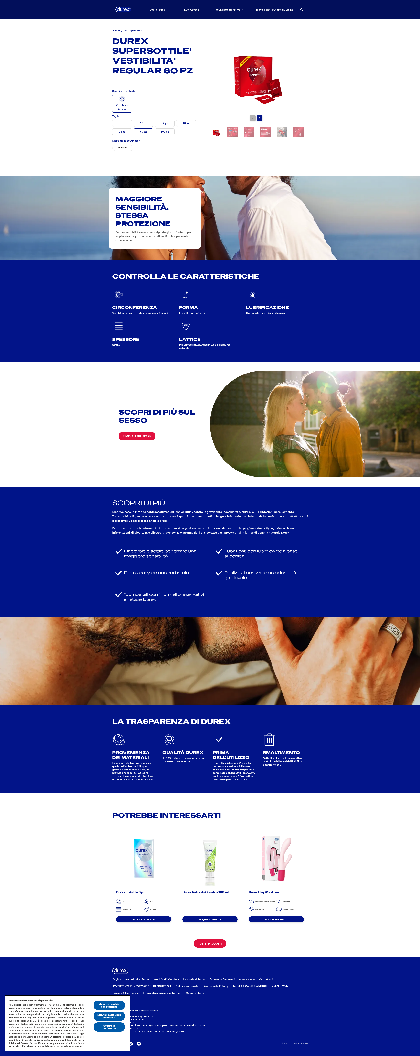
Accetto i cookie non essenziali (109, 1005)
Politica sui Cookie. (18, 1043)
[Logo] (123, 9)
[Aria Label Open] (301, 9)
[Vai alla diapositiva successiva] (259, 118)
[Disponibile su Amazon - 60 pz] (122, 148)
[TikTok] (131, 1044)
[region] (67, 1023)
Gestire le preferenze (109, 1027)
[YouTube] (139, 1044)
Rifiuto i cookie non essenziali (109, 1016)
